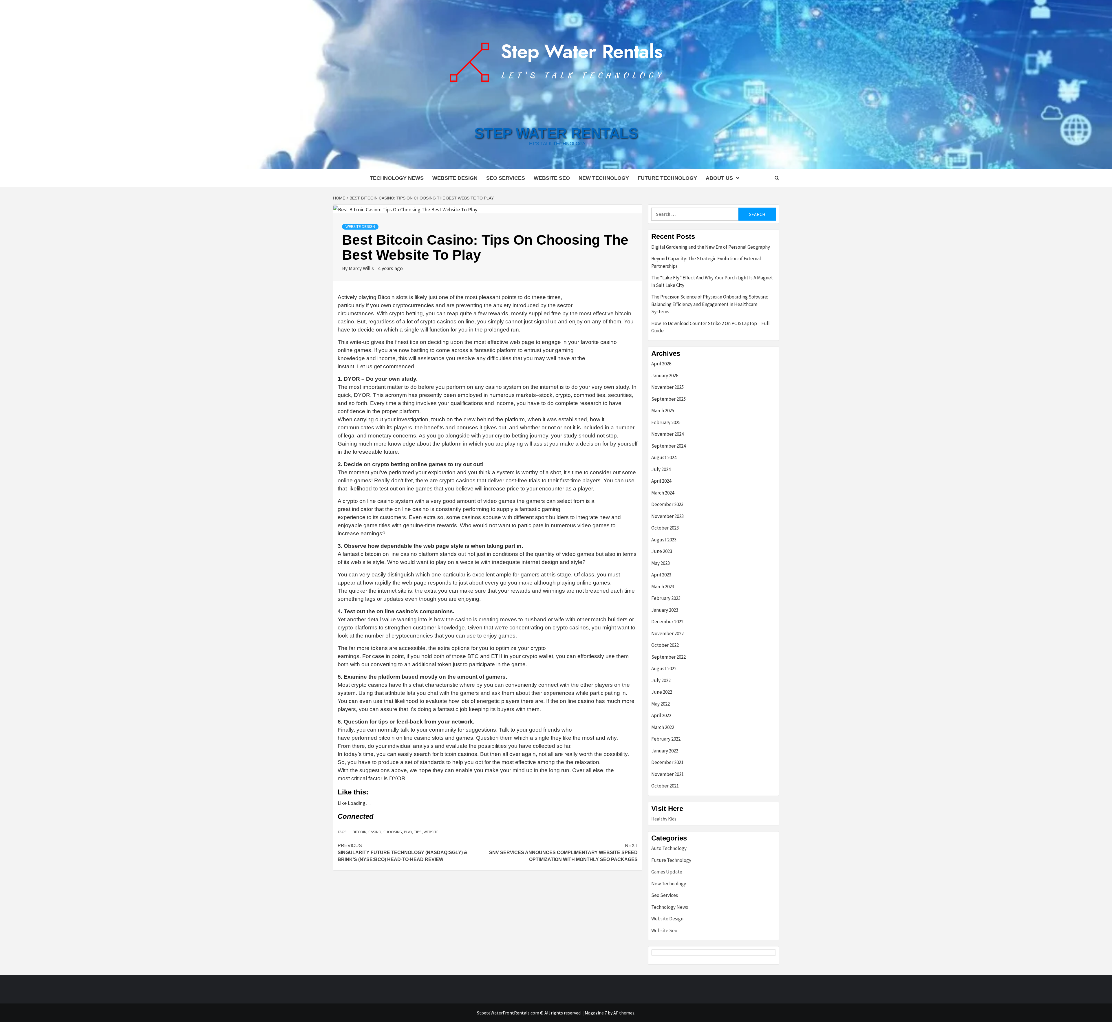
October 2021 (665, 786)
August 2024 (663, 457)
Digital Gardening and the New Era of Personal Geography (710, 247)
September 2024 (668, 446)
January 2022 (664, 751)
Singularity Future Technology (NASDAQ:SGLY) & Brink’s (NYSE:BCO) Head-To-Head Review (402, 852)
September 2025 (668, 399)
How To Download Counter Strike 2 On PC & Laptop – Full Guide (710, 327)
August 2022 (663, 668)
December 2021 (667, 762)
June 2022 (661, 692)
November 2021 (667, 774)
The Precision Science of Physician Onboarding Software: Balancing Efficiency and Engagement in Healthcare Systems (709, 304)
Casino (374, 831)
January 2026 (664, 375)
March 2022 (662, 727)
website (431, 831)
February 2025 (666, 422)
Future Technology (667, 178)
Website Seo (552, 178)
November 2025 (667, 387)
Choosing (392, 831)
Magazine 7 (596, 1013)
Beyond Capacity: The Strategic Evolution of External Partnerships (706, 262)
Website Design (455, 178)
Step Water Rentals (556, 133)
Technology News (397, 178)
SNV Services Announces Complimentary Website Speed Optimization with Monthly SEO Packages (563, 852)
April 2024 (661, 481)
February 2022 (666, 739)
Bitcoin (359, 831)
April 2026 (661, 363)
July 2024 (661, 469)
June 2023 (661, 551)
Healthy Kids (663, 819)
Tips (418, 831)
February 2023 (666, 598)
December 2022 (667, 621)
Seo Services (505, 178)
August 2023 (663, 539)
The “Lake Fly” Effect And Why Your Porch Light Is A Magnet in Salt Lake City (712, 281)
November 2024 (667, 434)
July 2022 (661, 680)
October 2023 (665, 528)
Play (408, 831)
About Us (719, 178)
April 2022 (661, 715)
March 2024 (662, 493)
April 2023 (661, 575)
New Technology (604, 178)
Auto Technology (669, 848)
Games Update (666, 872)
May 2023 (660, 563)
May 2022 (660, 704)
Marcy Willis (362, 268)
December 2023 (667, 504)
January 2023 (664, 610)
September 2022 (668, 657)
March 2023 (662, 586)
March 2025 (662, 410)
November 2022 (667, 633)
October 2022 (665, 645)
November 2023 (667, 516)
